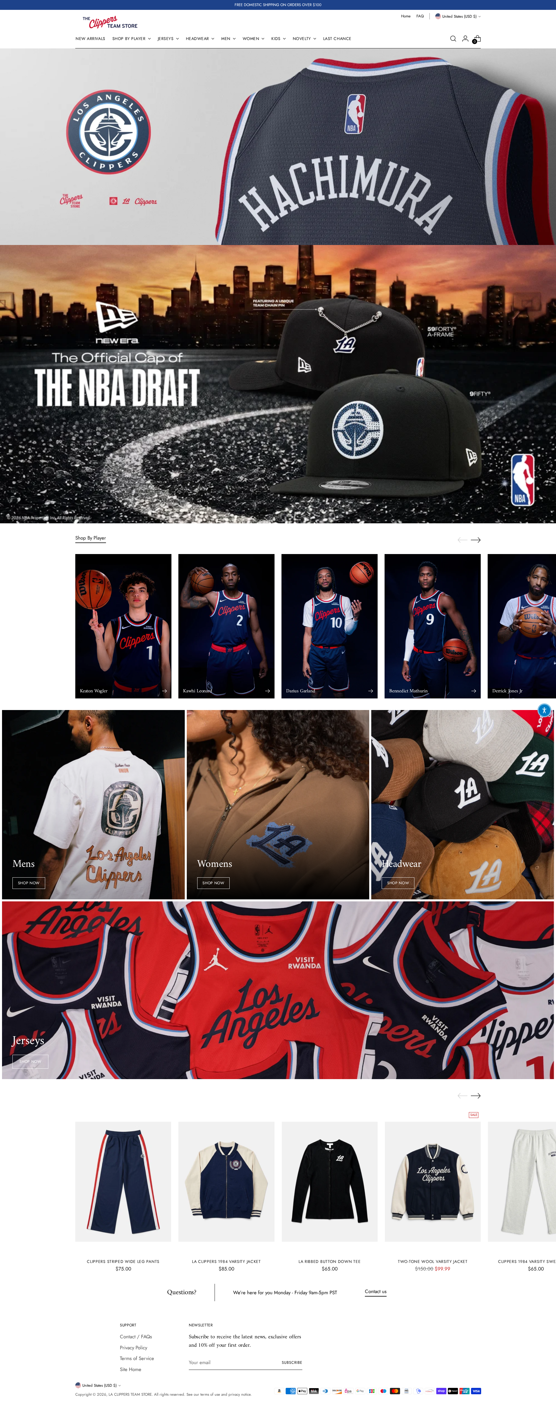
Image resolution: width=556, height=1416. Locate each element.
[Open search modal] (453, 38)
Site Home (130, 1369)
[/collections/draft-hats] (278, 384)
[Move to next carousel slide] (476, 540)
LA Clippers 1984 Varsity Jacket (226, 1261)
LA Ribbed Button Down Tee (330, 1261)
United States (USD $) (459, 16)
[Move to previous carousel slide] (462, 540)
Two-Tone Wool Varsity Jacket (433, 1261)
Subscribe (292, 1362)
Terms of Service (137, 1358)
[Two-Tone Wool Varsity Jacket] (433, 1182)
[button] (544, 710)
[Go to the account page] (465, 38)
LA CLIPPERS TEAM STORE (130, 1394)
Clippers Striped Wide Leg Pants (123, 1261)
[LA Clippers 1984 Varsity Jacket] (226, 1182)
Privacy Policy (133, 1347)
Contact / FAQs (136, 1336)
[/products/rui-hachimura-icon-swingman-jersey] (278, 146)
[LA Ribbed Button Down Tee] (330, 1182)
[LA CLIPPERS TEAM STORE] (110, 22)
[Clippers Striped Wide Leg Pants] (123, 1182)
